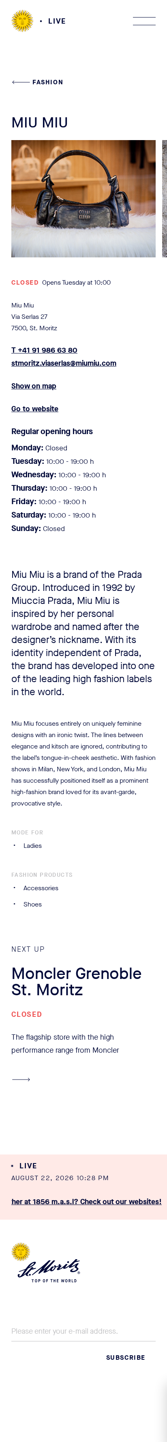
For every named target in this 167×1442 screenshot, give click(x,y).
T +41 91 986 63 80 (44, 350)
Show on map (33, 386)
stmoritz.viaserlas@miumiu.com (63, 363)
